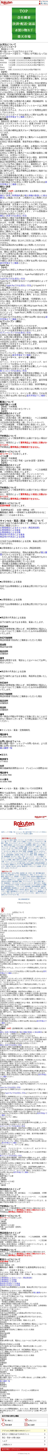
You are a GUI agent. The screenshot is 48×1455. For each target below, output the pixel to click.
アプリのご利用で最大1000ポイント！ (16, 1431)
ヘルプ (4, 1441)
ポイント (39, 858)
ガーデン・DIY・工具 (18, 856)
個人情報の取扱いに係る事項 (31, 1032)
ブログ (16, 889)
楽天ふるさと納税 (28, 863)
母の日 (8, 866)
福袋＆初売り (28, 864)
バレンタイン (37, 864)
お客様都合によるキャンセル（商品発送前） (20, 528)
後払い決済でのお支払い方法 (13, 216)
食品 (26, 846)
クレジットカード (27, 883)
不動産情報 (9, 889)
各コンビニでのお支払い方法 (13, 371)
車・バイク (4, 846)
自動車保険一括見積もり (11, 888)
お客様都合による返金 (10, 530)
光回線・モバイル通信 (29, 850)
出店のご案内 (28, 833)
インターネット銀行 (26, 888)
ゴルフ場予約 (9, 875)
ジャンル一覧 (20, 832)
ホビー (3, 853)
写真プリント (9, 876)
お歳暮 (39, 866)
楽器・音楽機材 (28, 851)
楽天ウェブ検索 (21, 859)
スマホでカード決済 (12, 884)
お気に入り (32, 1420)
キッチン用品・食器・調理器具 (34, 854)
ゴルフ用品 (18, 858)
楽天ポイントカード (24, 880)
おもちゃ (42, 851)
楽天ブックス (30, 858)
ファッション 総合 (7, 840)
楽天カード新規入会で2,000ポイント (15, 1434)
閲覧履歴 (8, 1425)
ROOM (22, 889)
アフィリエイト (28, 881)
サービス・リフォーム (14, 853)
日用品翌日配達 (40, 863)
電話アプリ (33, 891)
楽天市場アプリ (30, 832)
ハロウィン (32, 866)
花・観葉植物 (5, 856)
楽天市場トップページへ (11, 1449)
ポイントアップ (33, 861)
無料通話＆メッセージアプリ (19, 891)
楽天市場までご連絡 (15, 117)
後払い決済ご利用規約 (10, 195)
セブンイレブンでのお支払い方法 (15, 332)
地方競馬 (15, 881)
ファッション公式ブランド (18, 861)
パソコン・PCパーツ (39, 848)
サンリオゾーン (11, 863)
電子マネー (37, 883)
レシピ (17, 875)
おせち (7, 868)
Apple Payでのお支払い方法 (12, 279)
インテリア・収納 (27, 853)
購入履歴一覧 (6, 748)
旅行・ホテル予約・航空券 (16, 873)
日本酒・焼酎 (23, 848)
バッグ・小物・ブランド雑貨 (16, 841)
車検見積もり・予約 (26, 875)
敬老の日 (25, 866)
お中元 (19, 866)
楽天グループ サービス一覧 (10, 894)
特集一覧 (12, 832)
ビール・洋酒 (13, 848)
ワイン (30, 848)
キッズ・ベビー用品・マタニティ (29, 843)
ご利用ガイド (7, 1445)
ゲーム (36, 851)
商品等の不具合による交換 (12, 537)
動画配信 (41, 891)
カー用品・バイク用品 (16, 846)
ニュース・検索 (39, 888)
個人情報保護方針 (24, 899)
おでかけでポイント (37, 880)
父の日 (14, 866)
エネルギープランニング (27, 884)
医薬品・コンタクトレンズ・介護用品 (20, 845)
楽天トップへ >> (24, 829)
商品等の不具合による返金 (12, 534)
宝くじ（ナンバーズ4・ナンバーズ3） (23, 893)
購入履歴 (36, 1293)
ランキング (19, 833)
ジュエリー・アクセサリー (35, 841)
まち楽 (19, 863)
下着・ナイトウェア (11, 843)
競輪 (20, 881)
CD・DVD (19, 851)
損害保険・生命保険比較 (32, 886)
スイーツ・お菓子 (34, 846)
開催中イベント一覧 (16, 864)
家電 (13, 851)
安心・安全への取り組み (11, 1438)
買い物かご (9, 1420)
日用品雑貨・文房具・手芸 (14, 854)
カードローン (16, 883)
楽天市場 (4, 873)
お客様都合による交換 (10, 532)
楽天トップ (4, 832)
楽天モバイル (29, 889)
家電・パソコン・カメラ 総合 (23, 840)
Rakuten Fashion (6, 881)
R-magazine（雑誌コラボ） (35, 859)
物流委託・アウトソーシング (12, 878)
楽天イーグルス (41, 893)
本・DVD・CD (30, 873)
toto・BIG (6, 893)
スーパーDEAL (41, 832)
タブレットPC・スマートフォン (11, 850)
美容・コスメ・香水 (39, 845)
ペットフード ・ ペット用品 (34, 856)
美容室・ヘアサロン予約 (22, 876)
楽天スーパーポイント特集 (31, 878)
